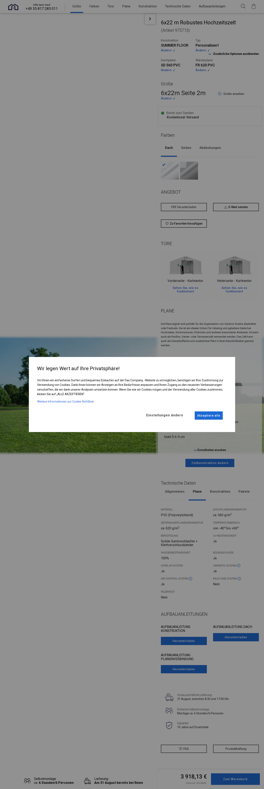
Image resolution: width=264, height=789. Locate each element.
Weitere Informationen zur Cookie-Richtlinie (65, 401)
